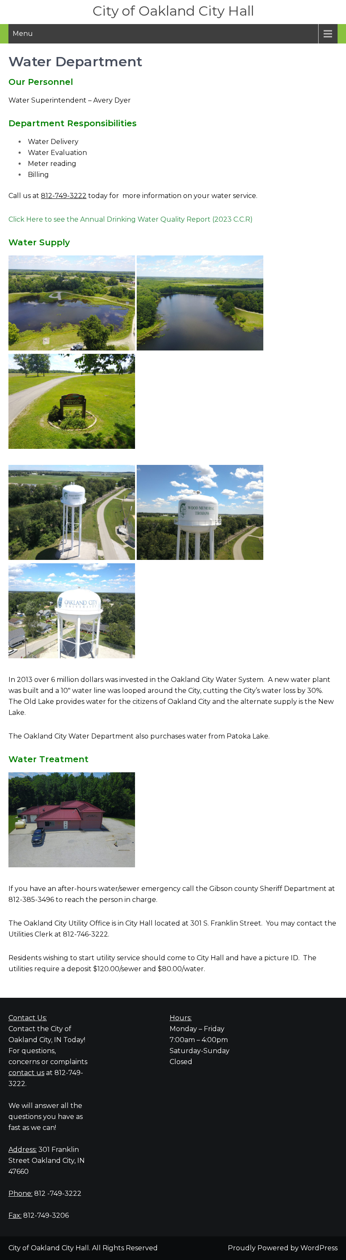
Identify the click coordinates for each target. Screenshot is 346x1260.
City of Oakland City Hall (173, 11)
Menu (23, 34)
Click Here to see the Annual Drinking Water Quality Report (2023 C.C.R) (130, 219)
